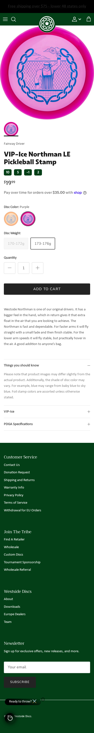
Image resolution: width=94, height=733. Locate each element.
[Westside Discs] (47, 18)
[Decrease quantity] (9, 268)
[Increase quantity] (37, 268)
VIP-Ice (9, 411)
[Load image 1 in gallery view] (47, 72)
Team (8, 622)
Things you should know (21, 365)
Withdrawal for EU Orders (22, 510)
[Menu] (5, 19)
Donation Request (17, 472)
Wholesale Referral (17, 570)
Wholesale (11, 547)
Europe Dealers (15, 614)
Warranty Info (14, 487)
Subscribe (20, 682)
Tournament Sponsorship (22, 562)
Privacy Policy (13, 495)
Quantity (10, 258)
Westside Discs (22, 716)
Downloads (12, 607)
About (8, 599)
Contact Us (12, 465)
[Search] (16, 19)
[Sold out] (11, 219)
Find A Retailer (14, 539)
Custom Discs (13, 555)
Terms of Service (15, 503)
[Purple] (28, 219)
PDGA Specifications (18, 424)
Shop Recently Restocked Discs (47, 8)
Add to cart (47, 289)
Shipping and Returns (19, 480)
